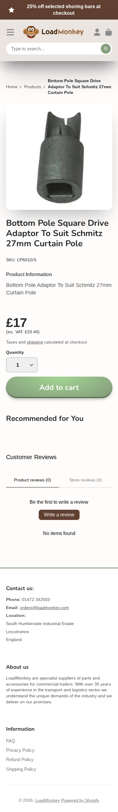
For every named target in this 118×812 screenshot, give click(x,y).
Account (97, 32)
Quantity (15, 352)
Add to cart (59, 387)
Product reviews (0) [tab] (32, 480)
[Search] (106, 49)
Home (12, 86)
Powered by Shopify (80, 800)
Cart (108, 32)
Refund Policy (20, 759)
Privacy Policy (20, 750)
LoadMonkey (47, 800)
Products (32, 86)
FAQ (10, 740)
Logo (53, 32)
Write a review (59, 514)
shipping (35, 342)
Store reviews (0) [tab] (85, 480)
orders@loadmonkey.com (44, 607)
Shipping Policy (21, 769)
